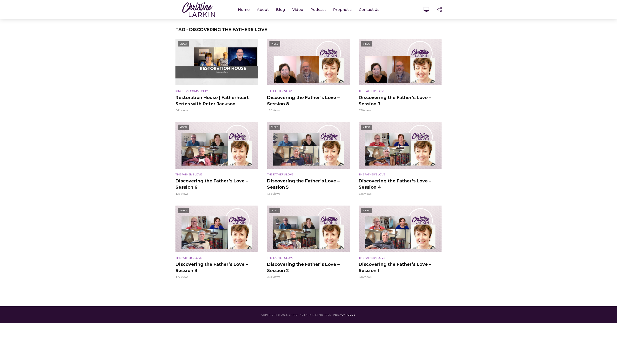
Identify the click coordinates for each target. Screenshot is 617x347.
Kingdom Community (191, 91)
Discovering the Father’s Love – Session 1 (395, 267)
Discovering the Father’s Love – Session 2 (303, 267)
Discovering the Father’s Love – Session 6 (211, 184)
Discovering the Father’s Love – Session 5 (303, 184)
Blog (280, 9)
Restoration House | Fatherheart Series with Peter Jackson (212, 101)
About (263, 9)
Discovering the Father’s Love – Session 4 (395, 184)
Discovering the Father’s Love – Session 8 (303, 101)
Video (297, 9)
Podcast (318, 9)
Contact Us (369, 9)
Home (244, 9)
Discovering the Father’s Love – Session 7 (395, 101)
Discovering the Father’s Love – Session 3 (211, 267)
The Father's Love (280, 91)
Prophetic (342, 9)
